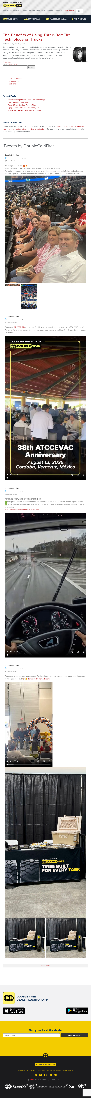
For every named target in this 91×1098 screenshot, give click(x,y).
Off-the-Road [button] (34, 19)
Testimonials (7, 11)
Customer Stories (15, 78)
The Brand (12, 84)
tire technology (12, 64)
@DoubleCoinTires (11, 161)
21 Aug (24, 158)
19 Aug (24, 492)
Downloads (17, 11)
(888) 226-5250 (69, 11)
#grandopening (45, 679)
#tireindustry (33, 679)
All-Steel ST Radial (58, 19)
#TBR (7, 510)
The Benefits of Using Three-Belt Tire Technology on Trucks (37, 37)
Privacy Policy (41, 1070)
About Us (50, 11)
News (43, 11)
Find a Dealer (80, 19)
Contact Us (58, 11)
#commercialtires (28, 510)
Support (32, 11)
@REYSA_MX (19, 327)
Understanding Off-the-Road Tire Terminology (26, 100)
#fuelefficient (15, 510)
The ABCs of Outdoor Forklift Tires (22, 105)
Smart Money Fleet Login (47, 1064)
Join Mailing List (68, 1070)
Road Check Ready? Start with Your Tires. (25, 110)
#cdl (37, 510)
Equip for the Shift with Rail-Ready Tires (24, 108)
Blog (38, 11)
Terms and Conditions (54, 1070)
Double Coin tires (12, 155)
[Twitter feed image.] (12, 285)
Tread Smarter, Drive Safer (18, 102)
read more (7, 62)
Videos (25, 11)
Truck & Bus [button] (12, 19)
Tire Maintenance (15, 81)
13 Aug (24, 669)
